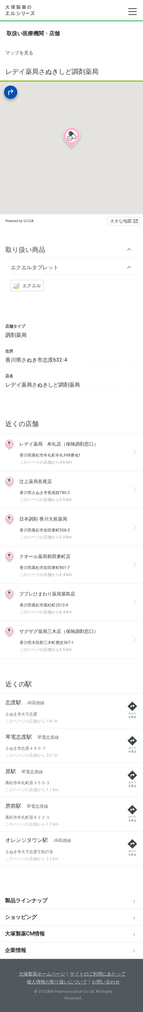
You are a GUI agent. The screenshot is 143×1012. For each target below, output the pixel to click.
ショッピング (21, 917)
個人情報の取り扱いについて (57, 981)
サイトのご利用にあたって (98, 974)
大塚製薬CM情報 (25, 933)
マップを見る (19, 52)
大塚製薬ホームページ (42, 974)
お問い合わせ (106, 981)
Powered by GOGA (19, 221)
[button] (71, 249)
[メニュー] (132, 11)
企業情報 (15, 950)
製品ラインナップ (26, 900)
